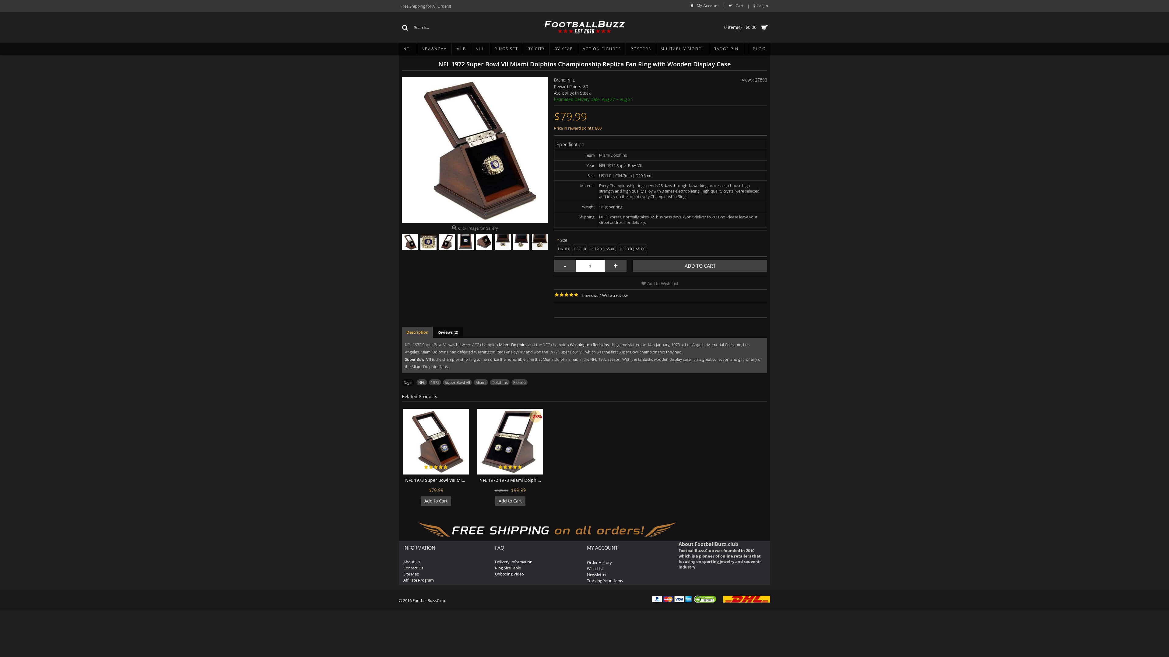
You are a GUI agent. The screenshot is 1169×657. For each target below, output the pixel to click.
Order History (599, 562)
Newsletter (597, 574)
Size (563, 240)
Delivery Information (513, 562)
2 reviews (589, 295)
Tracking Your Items (605, 580)
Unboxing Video (509, 574)
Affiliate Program (418, 580)
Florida (519, 382)
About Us (411, 562)
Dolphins (500, 382)
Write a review (615, 295)
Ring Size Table (508, 568)
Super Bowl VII (457, 382)
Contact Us (413, 568)
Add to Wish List (662, 283)
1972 (435, 382)
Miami (481, 382)
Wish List (595, 568)
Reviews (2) (447, 332)
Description (417, 332)
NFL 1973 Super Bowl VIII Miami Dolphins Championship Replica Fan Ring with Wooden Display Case (437, 480)
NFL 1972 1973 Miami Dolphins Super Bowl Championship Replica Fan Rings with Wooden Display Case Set (511, 480)
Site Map (411, 574)
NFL (571, 80)
